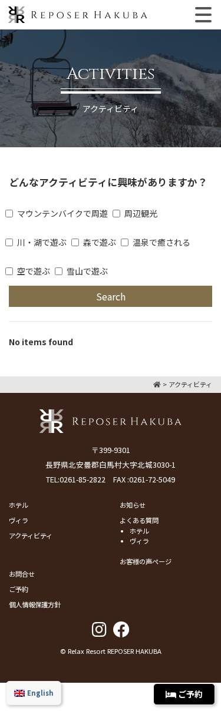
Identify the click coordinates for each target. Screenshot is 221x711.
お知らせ (133, 505)
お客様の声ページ (145, 561)
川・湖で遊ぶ (42, 242)
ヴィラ (18, 520)
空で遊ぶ (33, 271)
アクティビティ (30, 535)
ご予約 (18, 589)
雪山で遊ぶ (87, 271)
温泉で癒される (161, 242)
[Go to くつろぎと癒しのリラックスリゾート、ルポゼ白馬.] (157, 384)
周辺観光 (140, 213)
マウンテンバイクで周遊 (62, 213)
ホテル (18, 505)
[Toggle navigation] (203, 14)
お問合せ (22, 573)
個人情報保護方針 (35, 604)
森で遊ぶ (99, 242)
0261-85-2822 (82, 479)
